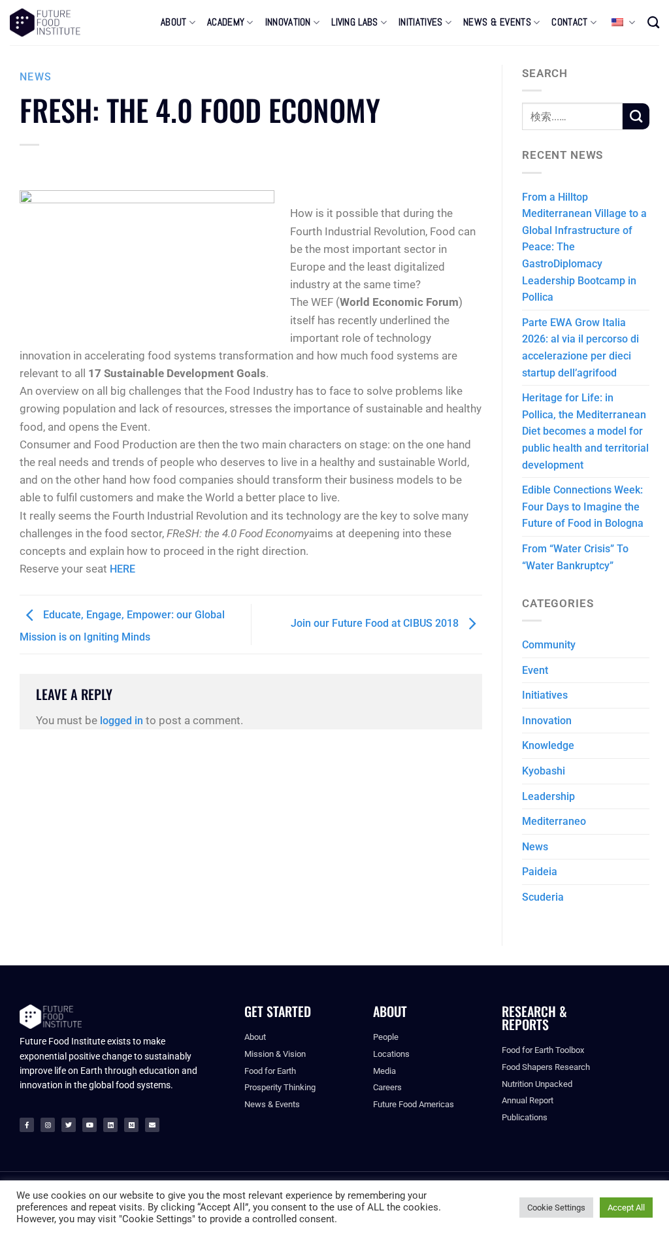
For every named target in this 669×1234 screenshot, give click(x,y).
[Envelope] (152, 1125)
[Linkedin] (110, 1125)
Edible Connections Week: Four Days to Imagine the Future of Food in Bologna (583, 506)
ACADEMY (225, 22)
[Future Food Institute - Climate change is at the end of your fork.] (45, 22)
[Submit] (636, 116)
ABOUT (174, 22)
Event (535, 670)
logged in (121, 720)
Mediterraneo (554, 821)
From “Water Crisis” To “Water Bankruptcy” (575, 557)
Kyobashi (543, 771)
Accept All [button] (626, 1207)
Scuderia (543, 897)
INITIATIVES (420, 22)
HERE (122, 569)
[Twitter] (68, 1125)
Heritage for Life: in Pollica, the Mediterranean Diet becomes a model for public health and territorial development (585, 431)
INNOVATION (288, 22)
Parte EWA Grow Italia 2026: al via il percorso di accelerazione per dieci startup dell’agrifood (580, 347)
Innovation (547, 720)
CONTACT (569, 22)
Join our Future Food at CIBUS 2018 (376, 624)
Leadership (548, 796)
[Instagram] (48, 1125)
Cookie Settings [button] (556, 1207)
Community (549, 645)
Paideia (539, 871)
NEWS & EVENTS (497, 22)
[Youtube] (89, 1125)
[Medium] (131, 1125)
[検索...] (653, 22)
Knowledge (548, 745)
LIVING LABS (354, 22)
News (36, 77)
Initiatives (545, 695)
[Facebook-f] (27, 1125)
